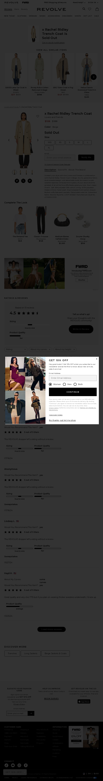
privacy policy (53, 408)
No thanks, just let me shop (62, 420)
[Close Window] (97, 359)
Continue (73, 392)
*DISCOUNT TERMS (55, 415)
